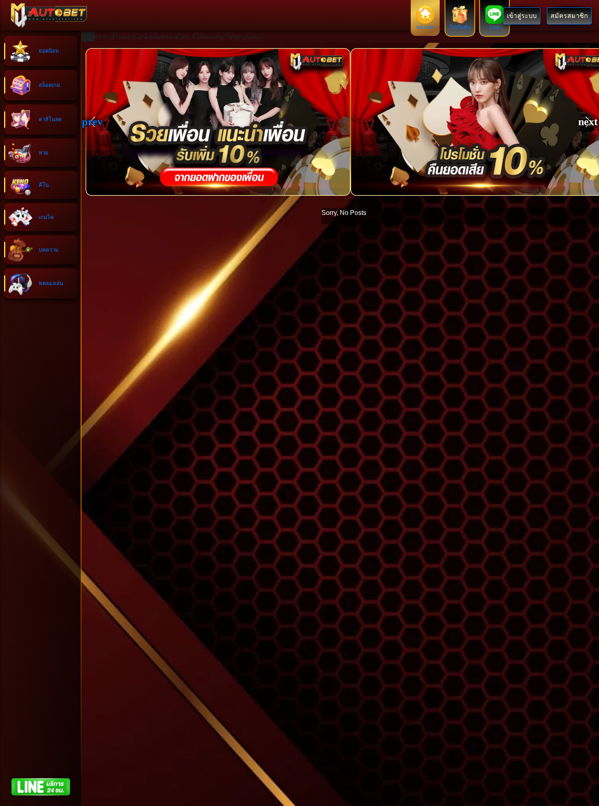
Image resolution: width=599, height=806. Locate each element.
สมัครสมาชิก (569, 15)
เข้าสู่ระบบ (522, 15)
